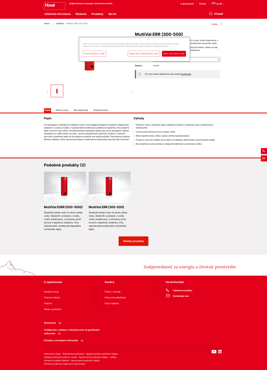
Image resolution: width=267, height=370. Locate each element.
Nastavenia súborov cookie (95, 53)
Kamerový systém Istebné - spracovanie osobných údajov (72, 360)
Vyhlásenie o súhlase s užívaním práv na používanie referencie (72, 331)
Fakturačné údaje (52, 353)
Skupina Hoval (51, 291)
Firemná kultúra (52, 297)
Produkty (97, 14)
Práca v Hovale (112, 291)
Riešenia (81, 14)
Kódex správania (52, 309)
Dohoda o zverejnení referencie (61, 340)
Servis (112, 14)
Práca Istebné (112, 303)
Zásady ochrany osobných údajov (102, 353)
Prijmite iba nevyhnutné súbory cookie (143, 53)
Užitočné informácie (57, 14)
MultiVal (60, 23)
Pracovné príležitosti (115, 297)
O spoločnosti (187, 4)
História (48, 303)
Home (46, 23)
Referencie (50, 322)
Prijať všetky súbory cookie (174, 53)
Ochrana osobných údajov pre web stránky (64, 363)
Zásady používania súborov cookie (60, 357)
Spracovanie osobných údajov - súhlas (97, 357)
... (53, 23)
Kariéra (202, 4)
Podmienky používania (73, 353)
